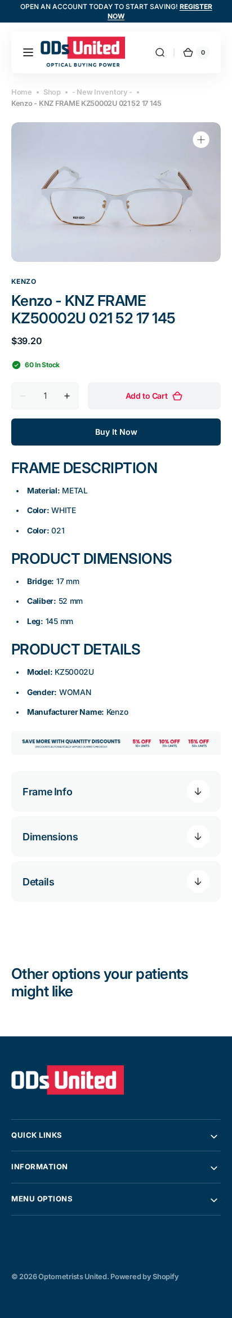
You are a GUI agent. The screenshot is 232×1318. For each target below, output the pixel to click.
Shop (52, 92)
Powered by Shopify (144, 1276)
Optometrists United (72, 1276)
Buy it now (116, 432)
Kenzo (23, 281)
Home (21, 92)
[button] (28, 52)
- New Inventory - (102, 92)
